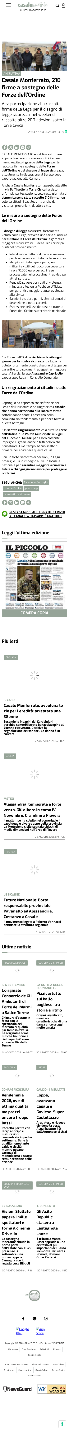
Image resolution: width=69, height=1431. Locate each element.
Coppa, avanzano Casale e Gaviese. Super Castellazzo (50, 1106)
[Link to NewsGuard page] (18, 1389)
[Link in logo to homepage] (33, 5)
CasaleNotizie (24, 1370)
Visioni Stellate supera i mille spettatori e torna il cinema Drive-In (16, 1222)
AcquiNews (9, 1370)
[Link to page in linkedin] (16, 147)
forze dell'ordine (13, 488)
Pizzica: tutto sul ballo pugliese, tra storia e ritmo (49, 1001)
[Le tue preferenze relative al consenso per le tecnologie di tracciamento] (62, 1424)
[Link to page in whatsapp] (22, 147)
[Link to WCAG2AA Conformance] (50, 1389)
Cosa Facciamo (29, 1349)
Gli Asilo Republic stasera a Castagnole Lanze (47, 1222)
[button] (57, 5)
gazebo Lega (31, 488)
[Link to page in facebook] (4, 147)
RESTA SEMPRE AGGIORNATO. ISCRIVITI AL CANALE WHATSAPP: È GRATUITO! (37, 514)
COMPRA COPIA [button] (34, 613)
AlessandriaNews (40, 1364)
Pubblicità (44, 1349)
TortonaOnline (58, 1370)
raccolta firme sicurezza (17, 494)
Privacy (57, 1349)
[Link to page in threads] (28, 147)
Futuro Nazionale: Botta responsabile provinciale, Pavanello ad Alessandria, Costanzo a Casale (28, 908)
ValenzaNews (34, 1375)
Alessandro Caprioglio (36, 482)
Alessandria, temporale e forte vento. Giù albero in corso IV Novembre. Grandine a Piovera (32, 809)
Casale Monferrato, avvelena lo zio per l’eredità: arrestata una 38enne (33, 711)
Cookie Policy (34, 1355)
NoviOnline (58, 1364)
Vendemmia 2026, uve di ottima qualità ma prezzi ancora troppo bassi (15, 1108)
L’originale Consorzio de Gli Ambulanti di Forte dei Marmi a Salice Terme (17, 1001)
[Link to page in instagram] (46, 1318)
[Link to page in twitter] (10, 147)
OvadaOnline (41, 1370)
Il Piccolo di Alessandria (16, 1364)
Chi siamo (13, 1349)
